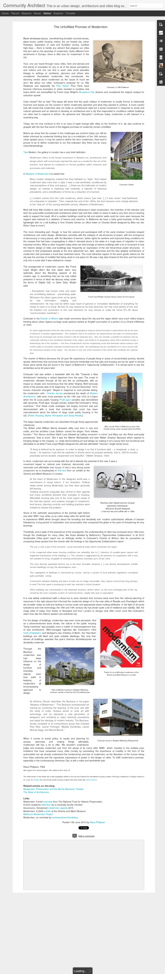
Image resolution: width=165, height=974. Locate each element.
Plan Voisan (62, 85)
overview (47, 801)
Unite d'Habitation (32, 632)
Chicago (36, 780)
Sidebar (47, 13)
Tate (25, 152)
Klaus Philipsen (97, 822)
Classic (5, 13)
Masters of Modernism (37, 173)
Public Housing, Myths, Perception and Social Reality (55, 415)
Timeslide (70, 13)
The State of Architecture (36, 792)
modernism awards (58, 807)
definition (46, 804)
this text (62, 470)
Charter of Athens (49, 318)
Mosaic (37, 13)
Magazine (27, 13)
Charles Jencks (55, 393)
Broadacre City (86, 92)
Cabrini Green (91, 780)
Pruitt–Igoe (65, 399)
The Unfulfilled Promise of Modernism (80, 26)
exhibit (47, 811)
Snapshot (58, 13)
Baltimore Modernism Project (38, 814)
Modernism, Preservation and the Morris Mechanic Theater (53, 789)
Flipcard (15, 13)
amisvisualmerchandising (65, 817)
